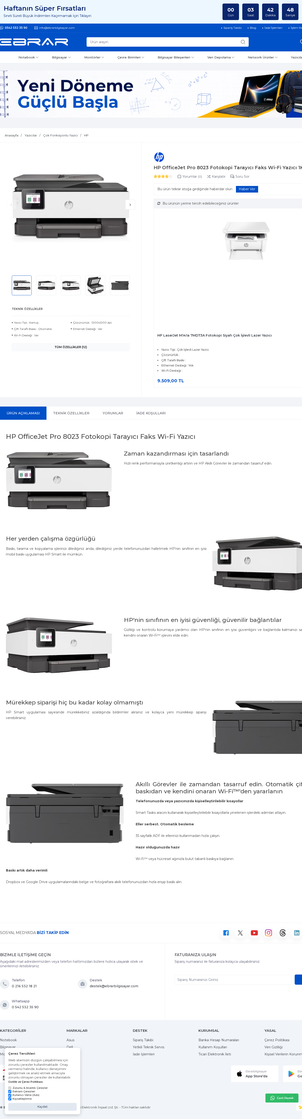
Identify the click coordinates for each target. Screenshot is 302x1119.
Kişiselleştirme (22, 1098)
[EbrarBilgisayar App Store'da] (254, 1073)
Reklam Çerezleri (24, 1091)
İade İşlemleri (144, 1054)
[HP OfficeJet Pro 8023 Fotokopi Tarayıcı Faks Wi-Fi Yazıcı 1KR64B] (71, 208)
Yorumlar (192, 176)
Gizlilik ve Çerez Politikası (25, 1081)
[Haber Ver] (247, 189)
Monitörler (92, 57)
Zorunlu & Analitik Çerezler (30, 1088)
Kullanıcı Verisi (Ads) (26, 1095)
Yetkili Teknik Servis (148, 1047)
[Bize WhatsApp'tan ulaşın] (6, 1005)
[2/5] (157, 176)
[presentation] (11, 205)
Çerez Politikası (276, 1040)
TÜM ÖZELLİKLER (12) (71, 347)
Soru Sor (242, 176)
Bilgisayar (59, 57)
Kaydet (43, 1106)
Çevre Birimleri (129, 57)
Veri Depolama (219, 57)
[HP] (159, 157)
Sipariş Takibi (143, 1040)
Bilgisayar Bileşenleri (174, 57)
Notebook (26, 57)
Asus (70, 1040)
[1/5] (155, 176)
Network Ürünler (261, 57)
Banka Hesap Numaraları (218, 1040)
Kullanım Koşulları (212, 1047)
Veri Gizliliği (273, 1047)
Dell (70, 1047)
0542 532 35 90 (16, 27)
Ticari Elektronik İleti (214, 1054)
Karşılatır (219, 176)
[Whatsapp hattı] (281, 1098)
